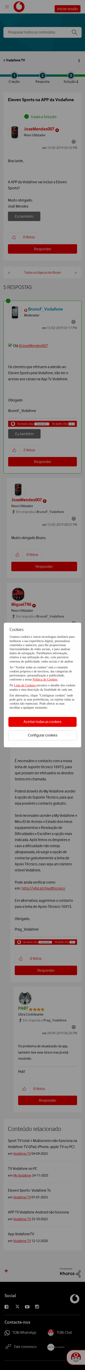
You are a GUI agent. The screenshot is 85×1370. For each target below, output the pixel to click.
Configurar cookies (42, 735)
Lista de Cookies (25, 685)
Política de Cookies (45, 679)
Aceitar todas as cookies (42, 721)
